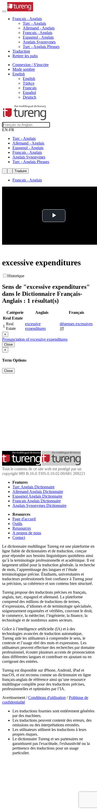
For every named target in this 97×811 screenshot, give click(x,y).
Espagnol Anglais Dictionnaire (37, 496)
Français (29, 88)
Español (29, 92)
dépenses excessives (76, 324)
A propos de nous (26, 533)
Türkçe (28, 83)
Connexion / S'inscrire (30, 64)
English (29, 78)
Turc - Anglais (34, 23)
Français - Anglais (37, 32)
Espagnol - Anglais (38, 37)
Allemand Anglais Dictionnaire (37, 491)
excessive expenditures (35, 326)
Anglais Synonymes (39, 42)
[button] (27, 19)
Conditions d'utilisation (47, 697)
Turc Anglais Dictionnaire (33, 487)
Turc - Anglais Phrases (41, 46)
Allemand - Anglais (39, 28)
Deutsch (29, 97)
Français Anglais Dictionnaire (36, 501)
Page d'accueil (24, 519)
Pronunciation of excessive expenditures (35, 339)
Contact (18, 537)
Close (8, 344)
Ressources (21, 528)
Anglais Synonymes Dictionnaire (39, 505)
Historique (15, 276)
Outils (17, 523)
